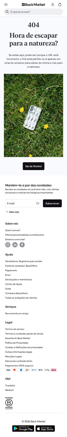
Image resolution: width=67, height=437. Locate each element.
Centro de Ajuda (13, 284)
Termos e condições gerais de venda (24, 333)
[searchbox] (36, 11)
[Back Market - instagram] (7, 244)
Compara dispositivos (16, 293)
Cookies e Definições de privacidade (24, 347)
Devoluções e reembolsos (18, 279)
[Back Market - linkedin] (15, 244)
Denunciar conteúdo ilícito (18, 361)
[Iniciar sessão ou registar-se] (52, 4)
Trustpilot (10, 385)
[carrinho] (60, 4)
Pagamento (11, 270)
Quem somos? (12, 230)
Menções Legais (13, 356)
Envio (8, 274)
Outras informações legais (18, 351)
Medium (9, 390)
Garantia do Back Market (17, 338)
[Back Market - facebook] (22, 244)
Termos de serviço (14, 329)
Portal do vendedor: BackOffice (21, 265)
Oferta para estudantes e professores (24, 234)
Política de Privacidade (16, 342)
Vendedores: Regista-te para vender (23, 261)
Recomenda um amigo (17, 313)
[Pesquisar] (7, 11)
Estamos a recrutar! (15, 239)
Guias (8, 288)
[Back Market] (33, 4)
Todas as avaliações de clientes (21, 297)
